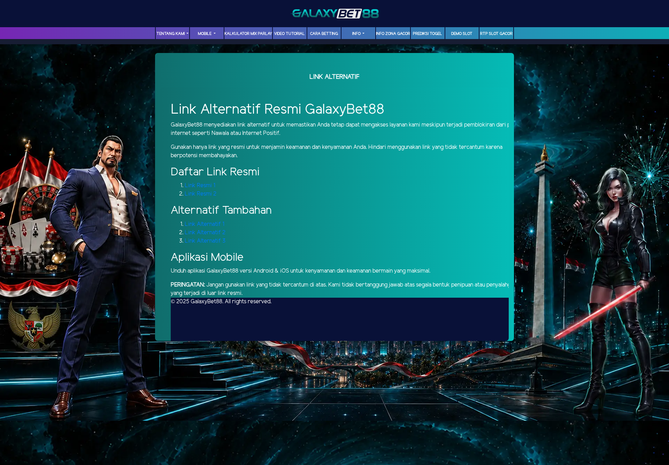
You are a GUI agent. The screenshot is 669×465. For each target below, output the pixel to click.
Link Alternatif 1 (204, 224)
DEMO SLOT (461, 33)
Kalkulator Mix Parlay (248, 33)
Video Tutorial (289, 33)
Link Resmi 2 (200, 194)
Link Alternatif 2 (205, 232)
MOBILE (205, 33)
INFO (357, 33)
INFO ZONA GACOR (393, 33)
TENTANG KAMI (171, 33)
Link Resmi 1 (200, 185)
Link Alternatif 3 (205, 241)
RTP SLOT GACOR (496, 33)
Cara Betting (324, 33)
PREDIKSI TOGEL (427, 33)
